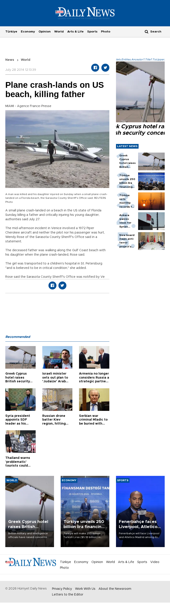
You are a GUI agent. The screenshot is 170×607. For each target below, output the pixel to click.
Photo (105, 31)
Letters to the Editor (67, 594)
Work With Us (85, 588)
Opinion (45, 31)
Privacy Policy (62, 588)
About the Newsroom (115, 588)
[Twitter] (105, 68)
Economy (28, 31)
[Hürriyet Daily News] (85, 13)
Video (154, 562)
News (9, 59)
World (59, 31)
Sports (92, 31)
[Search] (146, 31)
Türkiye (11, 31)
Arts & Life (75, 31)
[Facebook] (95, 68)
